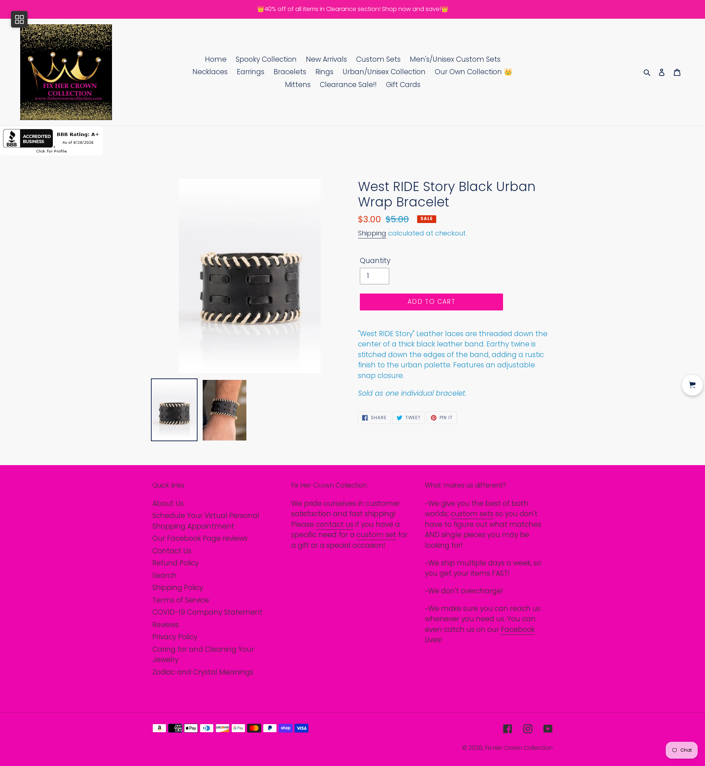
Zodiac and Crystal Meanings (202, 672)
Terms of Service (180, 600)
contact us (335, 524)
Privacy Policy (174, 637)
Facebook (518, 629)
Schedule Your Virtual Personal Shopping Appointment (205, 521)
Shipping (372, 233)
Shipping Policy (177, 588)
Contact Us (171, 551)
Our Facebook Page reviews (199, 538)
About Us (168, 503)
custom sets (472, 514)
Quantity (375, 261)
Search (164, 575)
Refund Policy (175, 563)
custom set (376, 535)
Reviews (165, 625)
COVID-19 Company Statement (207, 612)
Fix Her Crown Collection (519, 748)
